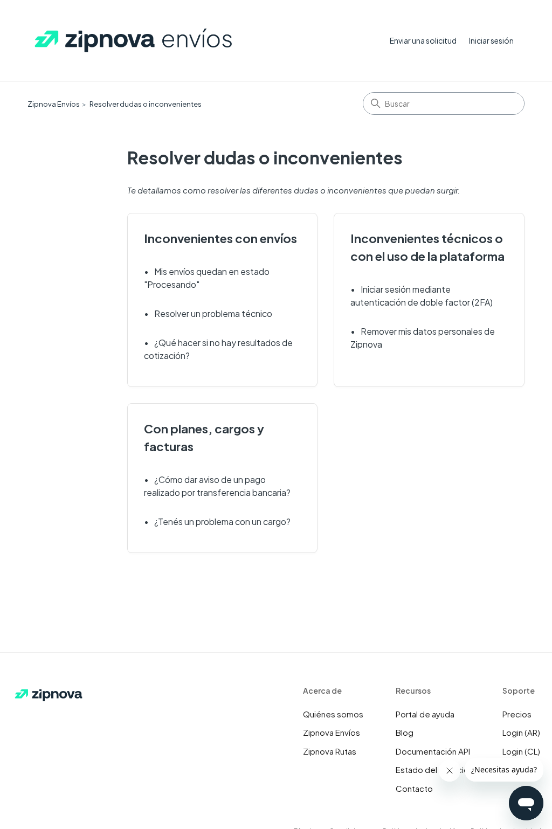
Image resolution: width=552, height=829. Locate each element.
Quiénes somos (333, 714)
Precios (517, 714)
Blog (404, 732)
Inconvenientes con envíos (220, 238)
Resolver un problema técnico (213, 313)
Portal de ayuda (425, 714)
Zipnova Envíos (53, 104)
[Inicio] (133, 40)
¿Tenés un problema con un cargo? (222, 521)
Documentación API (433, 751)
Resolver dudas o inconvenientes (145, 104)
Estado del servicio (432, 769)
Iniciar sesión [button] (491, 40)
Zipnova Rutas (329, 751)
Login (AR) (521, 732)
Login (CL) (521, 751)
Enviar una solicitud (423, 40)
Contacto (414, 788)
